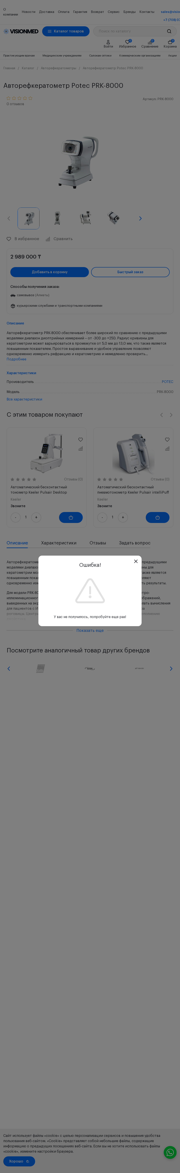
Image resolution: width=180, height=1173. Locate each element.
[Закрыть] (136, 561)
